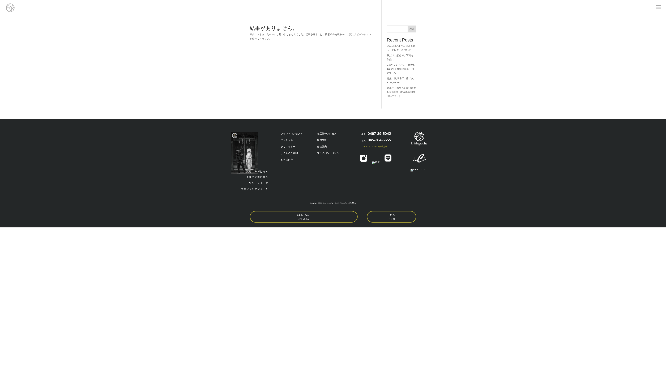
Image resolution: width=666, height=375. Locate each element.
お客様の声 (287, 159)
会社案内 (322, 146)
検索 (411, 28)
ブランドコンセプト (292, 133)
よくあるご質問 (289, 153)
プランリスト (288, 140)
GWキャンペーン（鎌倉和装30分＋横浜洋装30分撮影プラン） (401, 68)
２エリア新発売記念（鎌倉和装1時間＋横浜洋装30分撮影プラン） (401, 92)
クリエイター (288, 146)
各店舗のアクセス (326, 133)
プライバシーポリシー (329, 153)
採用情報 (322, 140)
